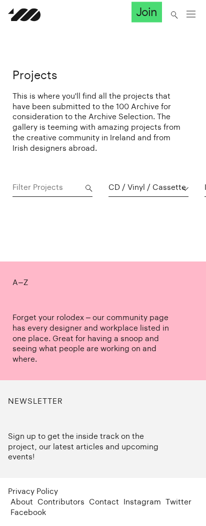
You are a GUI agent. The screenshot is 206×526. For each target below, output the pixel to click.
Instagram (142, 501)
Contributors (61, 501)
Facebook (28, 512)
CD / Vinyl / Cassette (147, 187)
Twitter (179, 501)
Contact (104, 501)
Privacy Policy (33, 491)
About (21, 501)
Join (146, 12)
